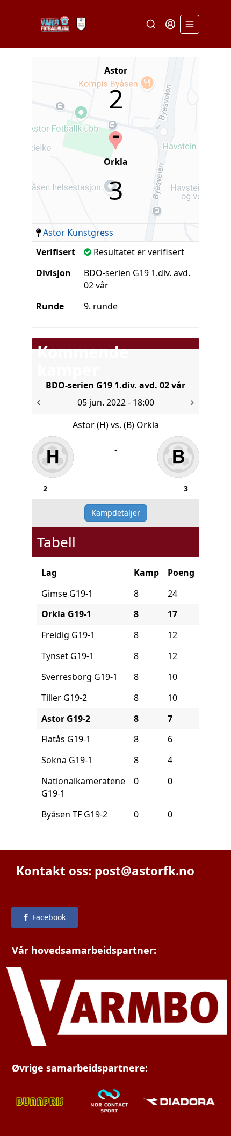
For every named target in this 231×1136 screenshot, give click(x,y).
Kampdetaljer (115, 513)
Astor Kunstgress (78, 232)
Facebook (49, 917)
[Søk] (151, 24)
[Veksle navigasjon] (189, 24)
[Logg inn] (170, 24)
